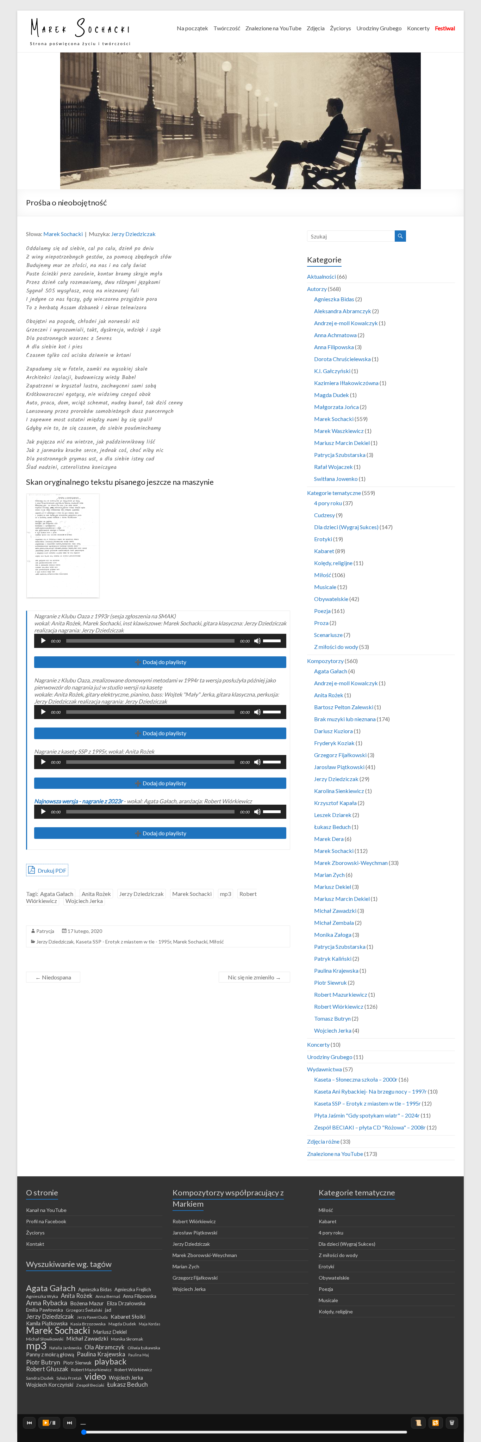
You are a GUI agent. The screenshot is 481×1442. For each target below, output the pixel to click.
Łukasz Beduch (332, 826)
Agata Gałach (56, 893)
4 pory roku (328, 503)
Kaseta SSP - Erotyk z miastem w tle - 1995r (123, 942)
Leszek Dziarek (332, 814)
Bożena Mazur (87, 1303)
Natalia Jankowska (65, 1347)
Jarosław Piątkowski (339, 766)
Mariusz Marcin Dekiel (342, 442)
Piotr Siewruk (330, 982)
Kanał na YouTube (46, 1210)
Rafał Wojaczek (333, 466)
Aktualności (321, 276)
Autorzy (317, 288)
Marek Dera (329, 838)
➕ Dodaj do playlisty (160, 661)
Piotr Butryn (43, 1362)
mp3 (225, 893)
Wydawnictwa (324, 1069)
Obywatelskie (331, 598)
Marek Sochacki (63, 233)
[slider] (273, 640)
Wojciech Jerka (84, 900)
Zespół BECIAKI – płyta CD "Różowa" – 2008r (370, 1127)
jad (108, 1310)
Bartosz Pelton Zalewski (343, 707)
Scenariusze (328, 634)
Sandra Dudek (40, 1378)
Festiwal (445, 28)
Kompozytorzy (325, 660)
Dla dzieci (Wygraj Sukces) (346, 527)
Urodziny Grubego (379, 28)
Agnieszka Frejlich (132, 1289)
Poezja (322, 610)
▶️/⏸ (49, 1422)
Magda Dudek (331, 394)
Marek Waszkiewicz (339, 430)
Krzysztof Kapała (335, 802)
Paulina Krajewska (336, 970)
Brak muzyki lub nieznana (345, 719)
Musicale (325, 586)
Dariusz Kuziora (333, 731)
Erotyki (323, 539)
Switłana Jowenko (336, 478)
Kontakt (35, 1244)
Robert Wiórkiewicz (338, 1006)
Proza (321, 622)
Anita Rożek (96, 893)
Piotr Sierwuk (77, 1363)
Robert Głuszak (47, 1369)
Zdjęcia (316, 28)
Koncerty (418, 28)
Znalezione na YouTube (273, 28)
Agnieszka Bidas (334, 299)
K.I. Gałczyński (332, 370)
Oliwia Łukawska (143, 1347)
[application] (160, 641)
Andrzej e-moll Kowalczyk (346, 323)
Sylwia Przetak (69, 1378)
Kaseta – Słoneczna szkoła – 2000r (356, 1079)
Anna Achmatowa (335, 335)
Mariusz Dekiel (332, 886)
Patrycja (45, 931)
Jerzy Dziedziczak (133, 233)
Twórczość (226, 28)
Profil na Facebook (46, 1221)
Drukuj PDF (51, 870)
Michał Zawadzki (335, 910)
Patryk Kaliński (332, 958)
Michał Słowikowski (44, 1339)
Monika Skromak (127, 1339)
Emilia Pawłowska (44, 1310)
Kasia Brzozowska (88, 1323)
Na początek (192, 28)
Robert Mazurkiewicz (340, 994)
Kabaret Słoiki (128, 1316)
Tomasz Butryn (332, 1018)
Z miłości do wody (336, 646)
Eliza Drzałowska (126, 1303)
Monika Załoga (332, 934)
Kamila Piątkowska (47, 1323)
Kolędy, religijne (333, 562)
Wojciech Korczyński (49, 1385)
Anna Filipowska (334, 347)
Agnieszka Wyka (42, 1296)
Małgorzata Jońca (336, 406)
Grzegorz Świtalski (84, 1310)
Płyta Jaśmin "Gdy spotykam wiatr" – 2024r (367, 1115)
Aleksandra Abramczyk (342, 311)
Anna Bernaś (107, 1296)
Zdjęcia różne (323, 1141)
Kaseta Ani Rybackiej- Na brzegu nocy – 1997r (370, 1091)
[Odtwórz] (43, 640)
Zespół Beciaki (90, 1385)
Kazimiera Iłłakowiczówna (346, 382)
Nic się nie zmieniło (254, 977)
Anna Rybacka (46, 1303)
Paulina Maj (138, 1355)
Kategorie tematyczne (334, 492)
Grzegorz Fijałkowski (340, 754)
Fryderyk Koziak (334, 742)
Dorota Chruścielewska (342, 358)
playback (110, 1361)
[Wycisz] (257, 640)
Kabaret (324, 550)
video (95, 1376)
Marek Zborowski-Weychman (351, 862)
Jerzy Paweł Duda (92, 1317)
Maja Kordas (149, 1324)
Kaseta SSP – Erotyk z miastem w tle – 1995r (367, 1103)
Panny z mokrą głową (50, 1354)
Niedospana (53, 977)
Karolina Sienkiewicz (339, 790)
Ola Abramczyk (105, 1347)
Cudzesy (324, 515)
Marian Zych (329, 874)
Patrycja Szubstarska (340, 454)
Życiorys (340, 28)
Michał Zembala (334, 922)
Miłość (217, 942)
